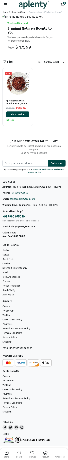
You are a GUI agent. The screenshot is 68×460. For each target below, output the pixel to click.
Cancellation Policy (12, 319)
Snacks (6, 272)
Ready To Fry (9, 290)
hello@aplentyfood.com (22, 199)
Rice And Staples (11, 277)
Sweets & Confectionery (14, 268)
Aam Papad (8, 294)
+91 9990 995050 (19, 193)
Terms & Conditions (12, 333)
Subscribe (56, 163)
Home (5, 12)
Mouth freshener (11, 285)
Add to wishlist (28, 74)
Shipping (7, 341)
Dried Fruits (8, 259)
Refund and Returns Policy (16, 328)
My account (8, 310)
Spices (5, 254)
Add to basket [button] (18, 114)
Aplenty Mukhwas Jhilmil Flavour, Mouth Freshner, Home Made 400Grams (17, 104)
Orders (6, 306)
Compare (27, 85)
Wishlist (6, 315)
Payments (7, 324)
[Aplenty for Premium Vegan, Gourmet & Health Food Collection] (34, 4)
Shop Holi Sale (18, 12)
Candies (6, 263)
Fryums (6, 281)
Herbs (5, 250)
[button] (62, 4)
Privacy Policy (9, 337)
